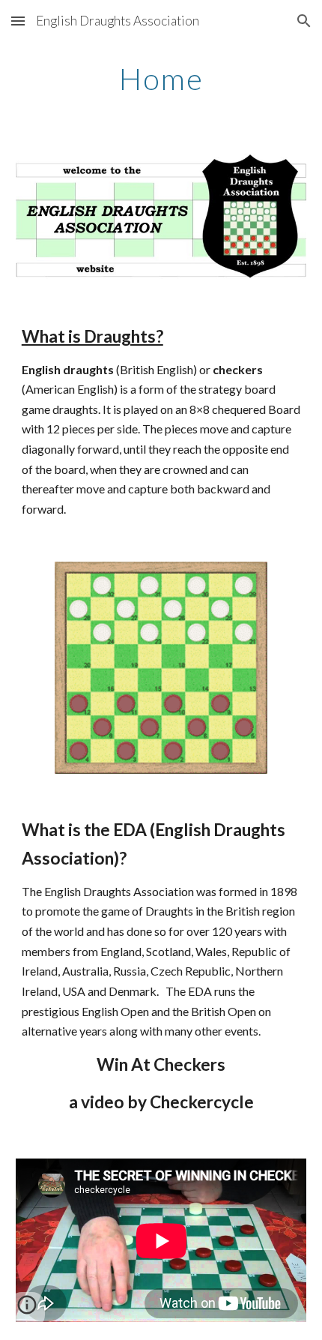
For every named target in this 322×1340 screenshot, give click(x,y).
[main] (161, 78)
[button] (18, 20)
